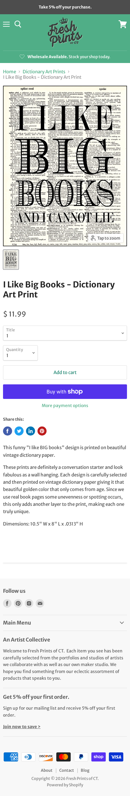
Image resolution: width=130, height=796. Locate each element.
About (47, 770)
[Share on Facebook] (7, 431)
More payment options (65, 405)
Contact (66, 770)
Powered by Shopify (65, 785)
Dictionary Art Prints (44, 71)
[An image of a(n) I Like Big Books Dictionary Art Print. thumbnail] (10, 259)
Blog (85, 770)
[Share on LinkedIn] (30, 431)
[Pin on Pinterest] (42, 431)
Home (9, 71)
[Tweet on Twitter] (19, 431)
